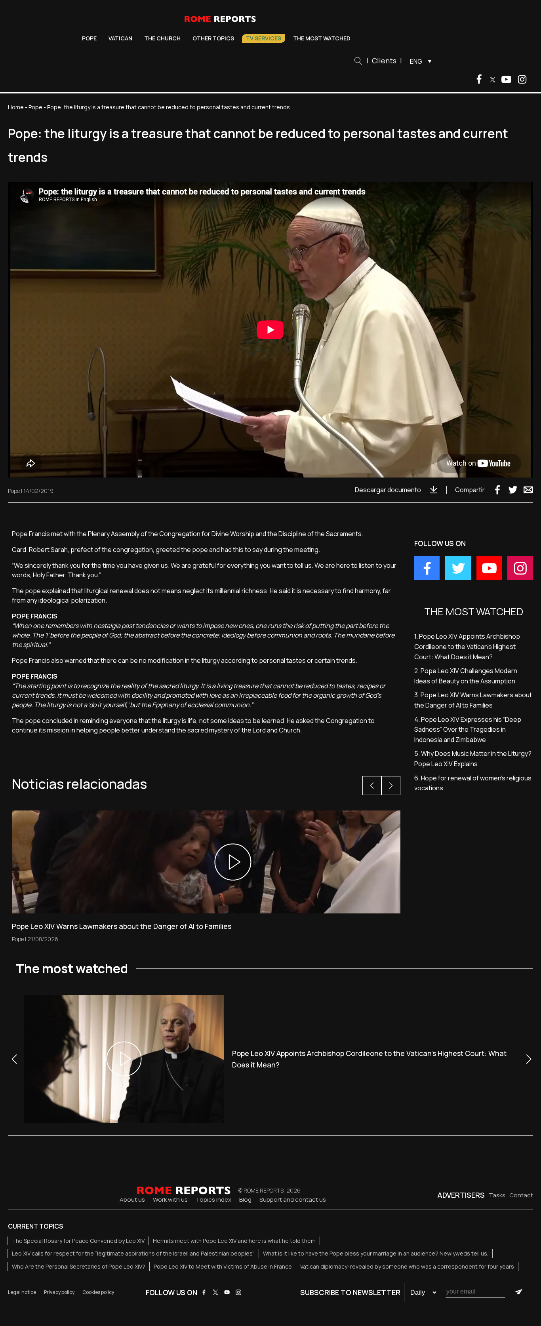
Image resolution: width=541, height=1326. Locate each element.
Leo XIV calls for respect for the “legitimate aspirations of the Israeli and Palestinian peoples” (133, 1253)
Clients (384, 60)
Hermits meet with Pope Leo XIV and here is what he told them (234, 1240)
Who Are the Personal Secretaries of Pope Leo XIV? (78, 1266)
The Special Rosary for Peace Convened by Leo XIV (78, 1240)
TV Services (263, 38)
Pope (89, 38)
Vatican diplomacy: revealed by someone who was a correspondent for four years (407, 1266)
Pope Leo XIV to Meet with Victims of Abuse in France (223, 1266)
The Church (162, 38)
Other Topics (213, 38)
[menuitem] (419, 61)
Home (16, 107)
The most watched (322, 38)
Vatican (120, 38)
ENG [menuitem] (416, 61)
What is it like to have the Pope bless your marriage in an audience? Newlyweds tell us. (375, 1253)
